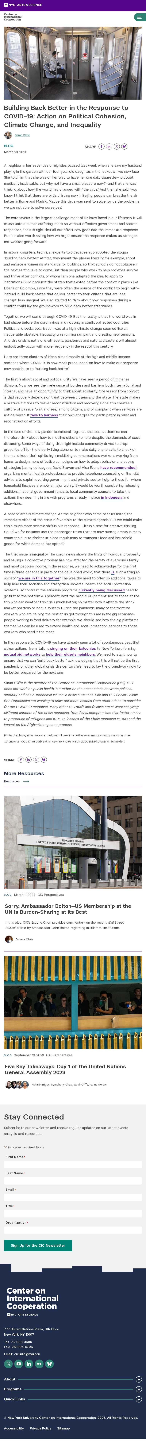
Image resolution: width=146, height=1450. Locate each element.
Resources (12, 781)
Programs (12, 1389)
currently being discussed (102, 590)
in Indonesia (111, 497)
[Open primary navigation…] (138, 17)
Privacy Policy (40, 1428)
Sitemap (63, 1428)
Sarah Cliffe (22, 135)
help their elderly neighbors (70, 654)
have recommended (118, 467)
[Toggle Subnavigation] (139, 1379)
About (9, 1379)
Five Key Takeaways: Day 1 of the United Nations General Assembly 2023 (65, 1069)
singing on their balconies (73, 648)
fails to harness (44, 415)
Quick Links (14, 1399)
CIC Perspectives (51, 895)
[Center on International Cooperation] (16, 17)
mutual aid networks (22, 654)
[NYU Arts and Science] (32, 5)
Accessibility (14, 1428)
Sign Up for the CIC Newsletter (38, 1245)
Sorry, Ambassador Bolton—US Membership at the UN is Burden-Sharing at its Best (68, 909)
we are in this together (39, 578)
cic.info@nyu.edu (27, 1354)
